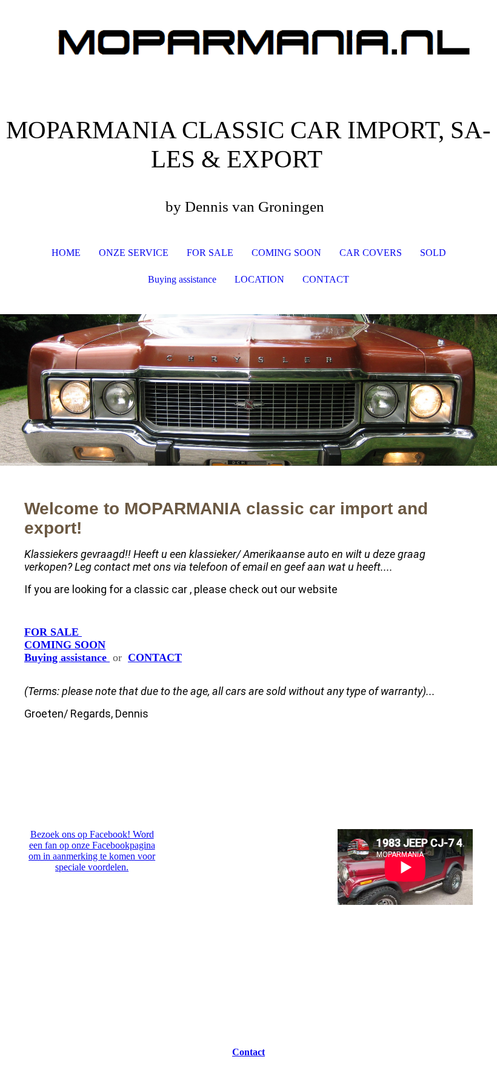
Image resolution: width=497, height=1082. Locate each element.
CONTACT (325, 279)
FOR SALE (210, 252)
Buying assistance (182, 279)
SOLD (433, 252)
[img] (248, 45)
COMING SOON (286, 252)
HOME (66, 252)
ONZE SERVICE (133, 252)
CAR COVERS (370, 252)
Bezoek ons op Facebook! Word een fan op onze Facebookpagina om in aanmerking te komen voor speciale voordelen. (91, 850)
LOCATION (259, 279)
